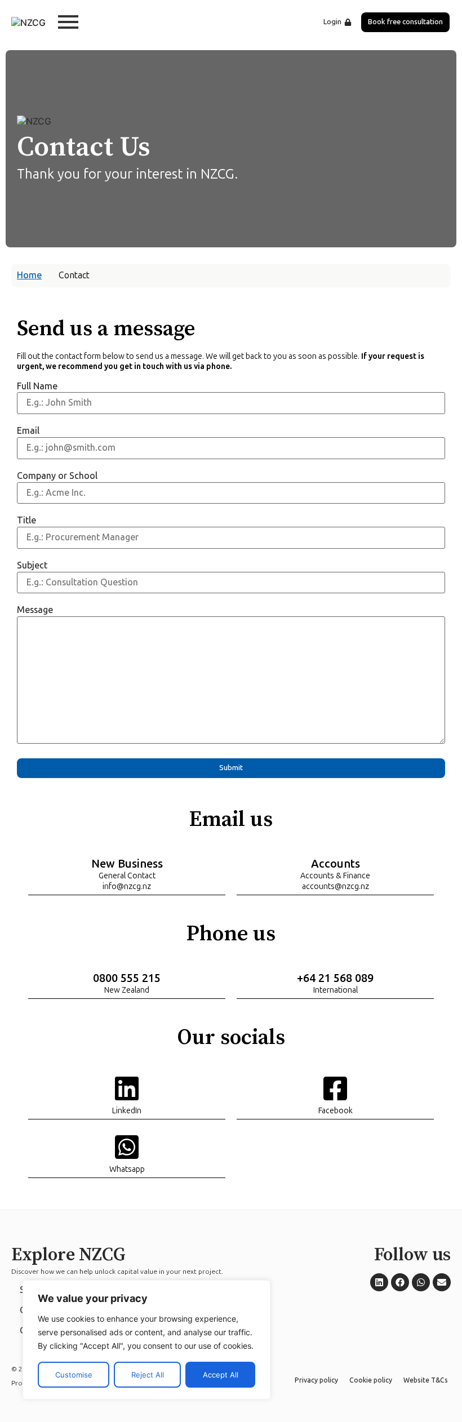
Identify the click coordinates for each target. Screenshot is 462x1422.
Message (35, 610)
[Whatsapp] (421, 1282)
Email (28, 430)
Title (26, 520)
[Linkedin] (379, 1282)
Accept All (220, 1374)
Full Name (37, 386)
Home (29, 275)
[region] (146, 1339)
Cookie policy (370, 1380)
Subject (32, 565)
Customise (73, 1374)
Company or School (57, 475)
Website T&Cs (425, 1380)
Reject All (147, 1374)
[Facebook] (400, 1282)
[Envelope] (442, 1282)
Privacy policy (316, 1380)
